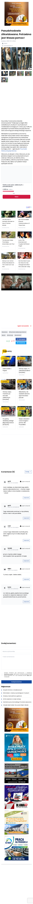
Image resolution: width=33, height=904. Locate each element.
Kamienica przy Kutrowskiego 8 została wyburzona (17, 702)
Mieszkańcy (4, 332)
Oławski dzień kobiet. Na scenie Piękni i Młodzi (15, 705)
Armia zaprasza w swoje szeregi (12, 699)
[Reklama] (16, 14)
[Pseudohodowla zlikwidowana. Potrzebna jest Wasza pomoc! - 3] (20, 73)
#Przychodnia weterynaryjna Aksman (17, 332)
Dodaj (27, 472)
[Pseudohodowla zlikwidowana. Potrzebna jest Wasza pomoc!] (16, 58)
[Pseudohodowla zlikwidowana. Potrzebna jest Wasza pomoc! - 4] (28, 73)
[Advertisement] (16, 101)
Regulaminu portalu (8, 674)
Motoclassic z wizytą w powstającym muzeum (16, 693)
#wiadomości (18, 335)
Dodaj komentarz (16, 682)
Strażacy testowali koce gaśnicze (12, 696)
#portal (3, 335)
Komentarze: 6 (8, 45)
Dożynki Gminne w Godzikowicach (12, 690)
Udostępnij (21, 339)
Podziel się (21, 343)
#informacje (10, 335)
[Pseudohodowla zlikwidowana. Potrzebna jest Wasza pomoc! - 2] (12, 73)
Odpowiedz (26, 497)
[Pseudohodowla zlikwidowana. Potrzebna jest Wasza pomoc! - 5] (4, 79)
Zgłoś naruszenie (23, 326)
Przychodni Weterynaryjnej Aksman (14, 150)
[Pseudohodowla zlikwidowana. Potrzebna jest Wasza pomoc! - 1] (4, 73)
